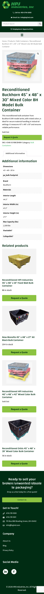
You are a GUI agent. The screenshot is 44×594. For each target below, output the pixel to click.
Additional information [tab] (15, 153)
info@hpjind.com (26, 17)
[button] (38, 54)
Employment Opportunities (23, 29)
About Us (6, 541)
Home (4, 41)
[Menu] (22, 35)
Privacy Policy (8, 550)
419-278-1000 (26, 12)
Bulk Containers (22, 41)
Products (11, 41)
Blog (4, 545)
